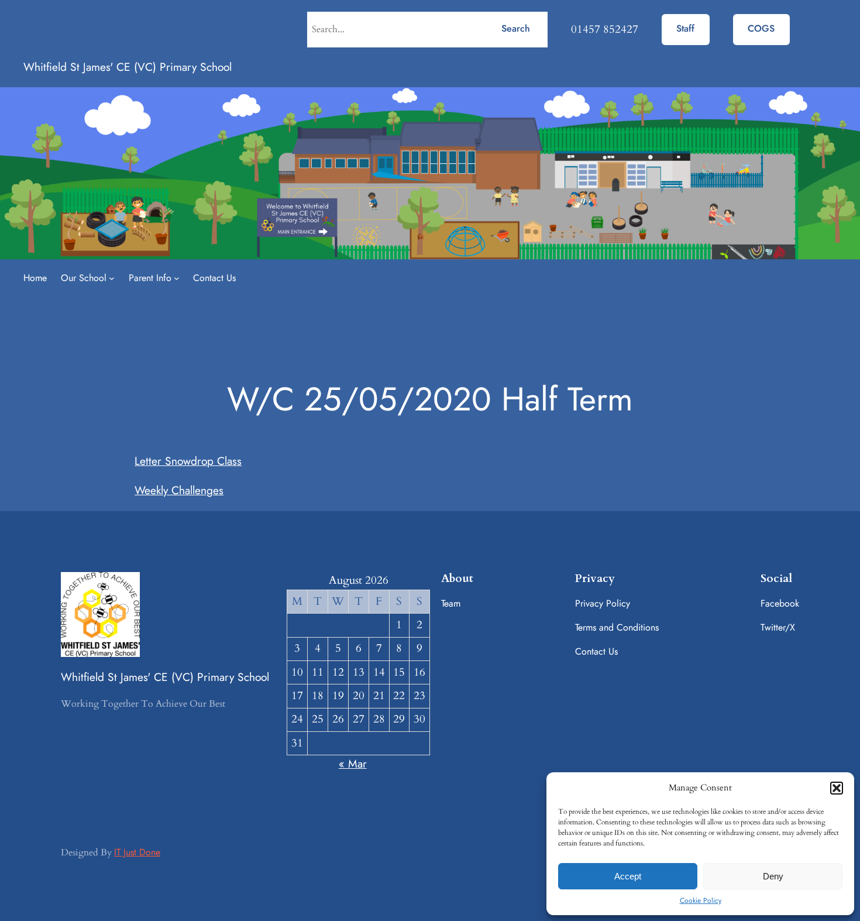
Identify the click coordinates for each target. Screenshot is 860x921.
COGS (761, 28)
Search (515, 28)
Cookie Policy (700, 900)
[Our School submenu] (112, 278)
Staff (685, 28)
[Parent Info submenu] (177, 278)
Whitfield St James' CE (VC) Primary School (127, 67)
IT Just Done (137, 852)
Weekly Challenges (179, 490)
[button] (836, 788)
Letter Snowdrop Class (188, 461)
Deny (773, 876)
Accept (627, 876)
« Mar (353, 763)
